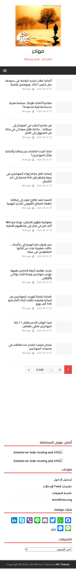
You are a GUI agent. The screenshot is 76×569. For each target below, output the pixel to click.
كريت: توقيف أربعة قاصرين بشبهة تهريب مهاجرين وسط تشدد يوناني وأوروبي (31, 274)
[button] (5, 70)
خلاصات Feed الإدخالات (57, 486)
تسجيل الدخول (63, 479)
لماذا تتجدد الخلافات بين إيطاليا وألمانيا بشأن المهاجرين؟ (28, 153)
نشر (53, 529)
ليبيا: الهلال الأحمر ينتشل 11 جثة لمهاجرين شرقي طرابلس (33, 324)
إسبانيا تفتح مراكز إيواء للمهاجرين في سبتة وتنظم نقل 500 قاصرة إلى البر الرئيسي (29, 177)
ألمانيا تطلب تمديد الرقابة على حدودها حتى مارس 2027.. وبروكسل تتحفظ (28, 82)
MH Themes (63, 564)
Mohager (26, 89)
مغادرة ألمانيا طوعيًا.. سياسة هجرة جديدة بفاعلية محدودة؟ (30, 104)
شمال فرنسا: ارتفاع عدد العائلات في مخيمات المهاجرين (30, 346)
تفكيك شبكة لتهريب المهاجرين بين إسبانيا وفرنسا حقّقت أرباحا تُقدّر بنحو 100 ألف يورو (30, 300)
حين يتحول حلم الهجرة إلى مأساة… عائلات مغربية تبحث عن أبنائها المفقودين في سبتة (31, 248)
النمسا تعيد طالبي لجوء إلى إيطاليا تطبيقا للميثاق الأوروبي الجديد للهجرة (29, 201)
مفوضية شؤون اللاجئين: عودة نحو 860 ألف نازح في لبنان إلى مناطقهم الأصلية (29, 224)
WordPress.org (62, 500)
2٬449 (39, 369)
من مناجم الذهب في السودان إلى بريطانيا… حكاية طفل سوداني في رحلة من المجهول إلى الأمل (28, 129)
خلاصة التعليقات (62, 493)
